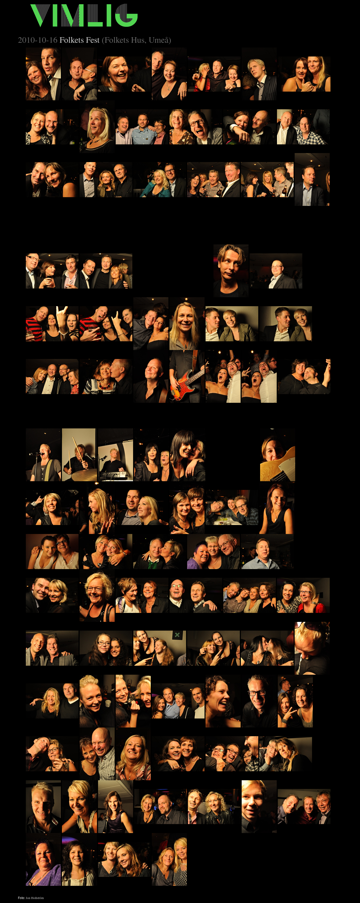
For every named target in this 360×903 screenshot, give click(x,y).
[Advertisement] (172, 239)
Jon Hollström (35, 898)
